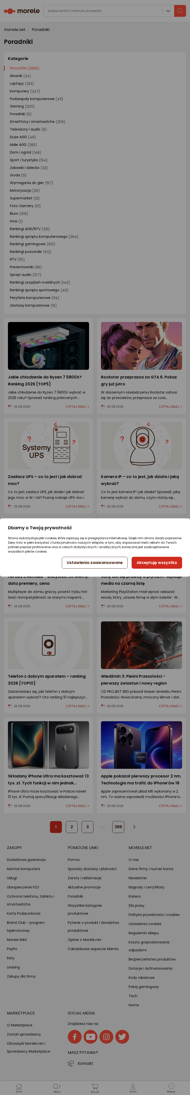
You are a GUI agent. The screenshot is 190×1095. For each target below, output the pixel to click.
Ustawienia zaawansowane (95, 562)
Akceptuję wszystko (157, 562)
